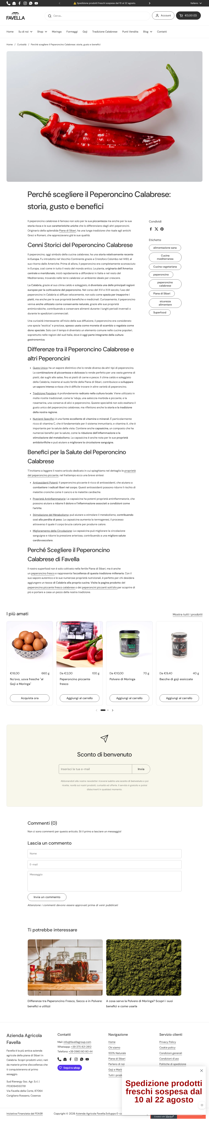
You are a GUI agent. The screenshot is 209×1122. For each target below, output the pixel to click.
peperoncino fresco (43, 573)
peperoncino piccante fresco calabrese (51, 587)
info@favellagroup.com (77, 1042)
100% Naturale (117, 1053)
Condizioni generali (170, 1053)
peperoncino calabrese (165, 284)
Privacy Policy (167, 1042)
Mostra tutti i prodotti (187, 614)
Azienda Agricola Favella (90, 1113)
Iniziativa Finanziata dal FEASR (25, 1113)
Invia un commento (47, 897)
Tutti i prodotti (117, 1075)
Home (10, 44)
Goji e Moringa (117, 1069)
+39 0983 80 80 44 (81, 1051)
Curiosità (21, 44)
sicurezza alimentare (165, 303)
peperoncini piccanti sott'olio (99, 587)
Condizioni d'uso (169, 1058)
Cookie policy (167, 1047)
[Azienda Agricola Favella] (16, 16)
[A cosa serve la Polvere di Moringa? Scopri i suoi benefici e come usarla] (143, 967)
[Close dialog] (201, 1070)
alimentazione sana (165, 247)
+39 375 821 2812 (81, 1046)
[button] (188, 15)
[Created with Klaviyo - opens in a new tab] (164, 1117)
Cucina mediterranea (165, 257)
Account (166, 15)
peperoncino (161, 274)
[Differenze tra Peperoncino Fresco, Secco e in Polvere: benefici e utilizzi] (65, 967)
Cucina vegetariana (165, 266)
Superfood (159, 312)
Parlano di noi (116, 1064)
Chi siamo (114, 1047)
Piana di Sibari (161, 293)
